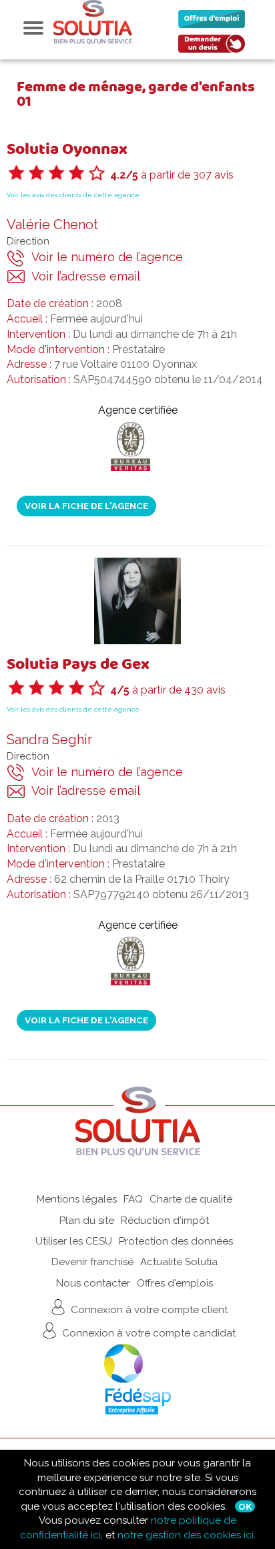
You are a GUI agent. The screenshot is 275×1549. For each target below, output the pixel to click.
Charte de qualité (191, 1199)
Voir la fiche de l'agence (86, 505)
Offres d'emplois (175, 1283)
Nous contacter (93, 1283)
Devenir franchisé (92, 1262)
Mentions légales (77, 1199)
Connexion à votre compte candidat (147, 1333)
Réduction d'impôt (165, 1221)
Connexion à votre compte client (148, 1310)
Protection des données (176, 1241)
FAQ (133, 1199)
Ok (245, 1506)
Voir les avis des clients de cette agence (73, 195)
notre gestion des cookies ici (185, 1535)
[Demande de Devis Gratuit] (215, 47)
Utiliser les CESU (73, 1241)
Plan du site (86, 1221)
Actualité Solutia (179, 1262)
